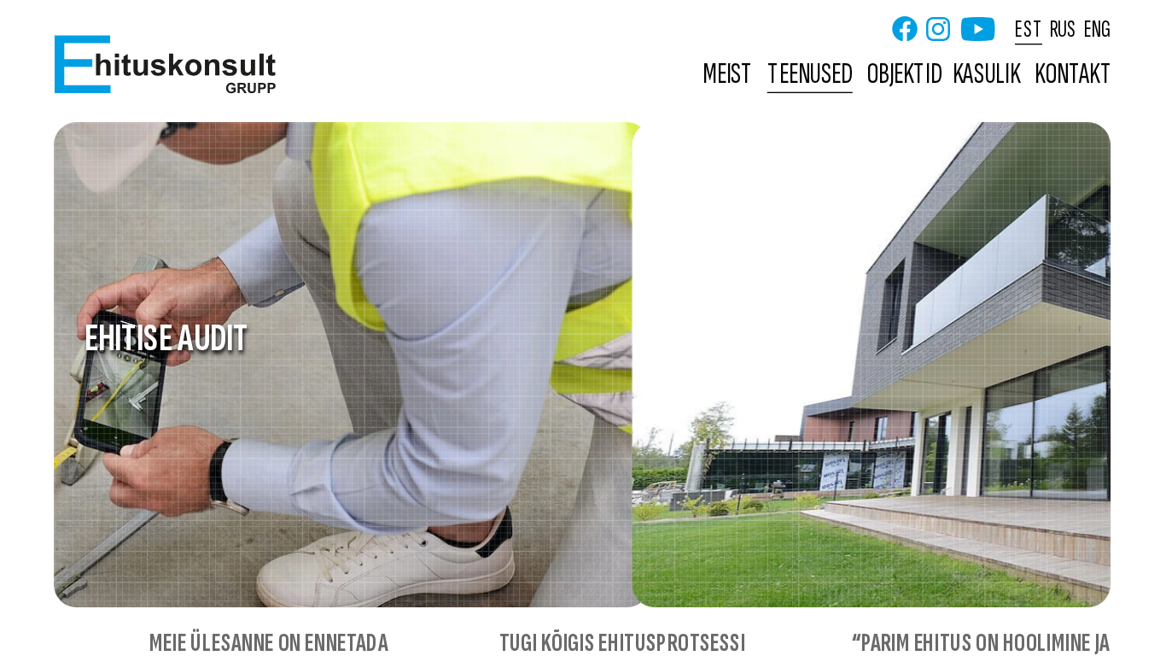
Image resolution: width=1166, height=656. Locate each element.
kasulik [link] (986, 74)
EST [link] (1028, 29)
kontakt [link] (1073, 74)
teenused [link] (810, 74)
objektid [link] (904, 74)
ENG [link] (1096, 29)
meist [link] (728, 74)
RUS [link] (1062, 29)
